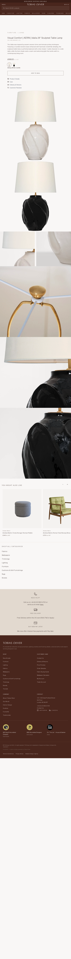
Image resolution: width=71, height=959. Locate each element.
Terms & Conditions (8, 753)
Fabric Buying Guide (43, 672)
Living (21, 32)
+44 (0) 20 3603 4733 (38, 602)
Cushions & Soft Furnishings (12, 679)
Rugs (43, 13)
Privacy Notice (19, 753)
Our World (6, 701)
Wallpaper (36, 13)
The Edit (5, 689)
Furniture (10, 13)
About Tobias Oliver (9, 698)
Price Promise (41, 665)
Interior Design (7, 705)
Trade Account (41, 682)
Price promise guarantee (35, 3)
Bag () (66, 4)
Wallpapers (6, 672)
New (3, 13)
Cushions (50, 13)
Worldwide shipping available (35, 1)
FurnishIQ (6, 712)
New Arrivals (6, 658)
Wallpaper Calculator (43, 675)
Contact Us (40, 658)
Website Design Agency (31, 753)
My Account (40, 679)
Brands (68, 13)
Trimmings (60, 13)
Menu (4, 4)
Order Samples (41, 668)
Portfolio (5, 708)
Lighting (19, 13)
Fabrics (27, 13)
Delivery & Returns (42, 661)
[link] (22, 512)
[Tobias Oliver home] (35, 4)
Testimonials (7, 715)
